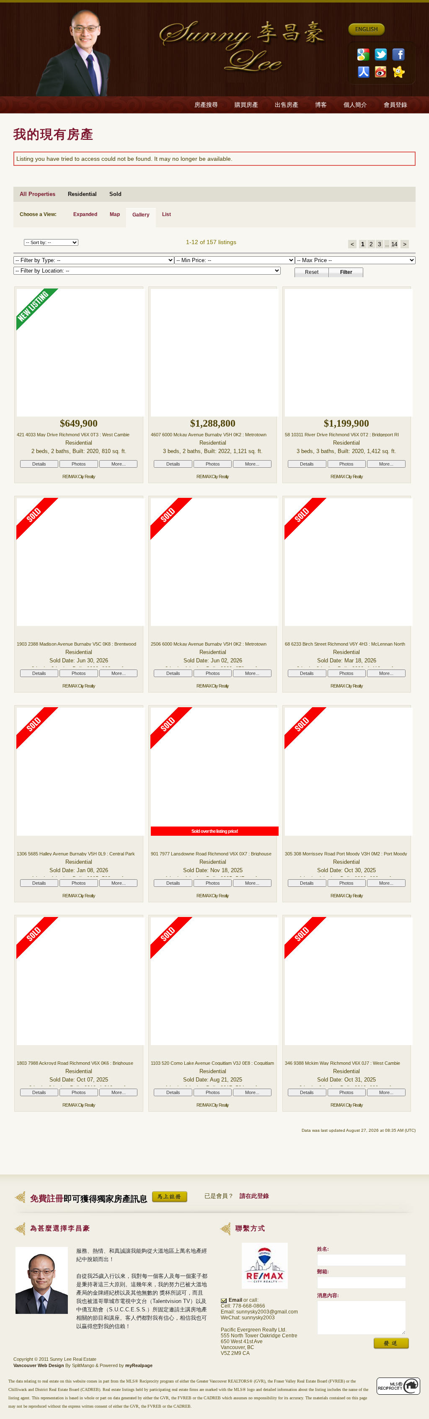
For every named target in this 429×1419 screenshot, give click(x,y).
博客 (321, 105)
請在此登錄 (254, 1195)
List (166, 214)
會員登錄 (395, 105)
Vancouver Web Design (38, 1365)
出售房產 (286, 105)
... (387, 244)
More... (118, 463)
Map (115, 214)
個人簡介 (355, 105)
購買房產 (246, 105)
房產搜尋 (206, 105)
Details (39, 463)
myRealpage (138, 1365)
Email (235, 1300)
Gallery (141, 215)
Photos (79, 463)
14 (394, 244)
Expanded (85, 214)
